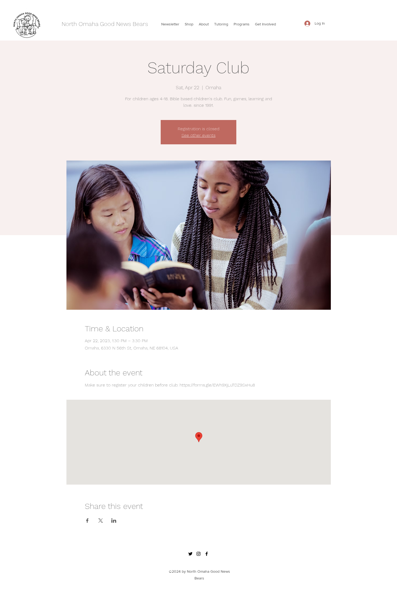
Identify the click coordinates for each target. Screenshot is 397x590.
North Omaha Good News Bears (105, 24)
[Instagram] (198, 553)
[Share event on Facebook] (87, 520)
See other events (198, 135)
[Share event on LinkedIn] (113, 520)
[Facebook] (206, 553)
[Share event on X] (100, 520)
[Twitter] (190, 553)
